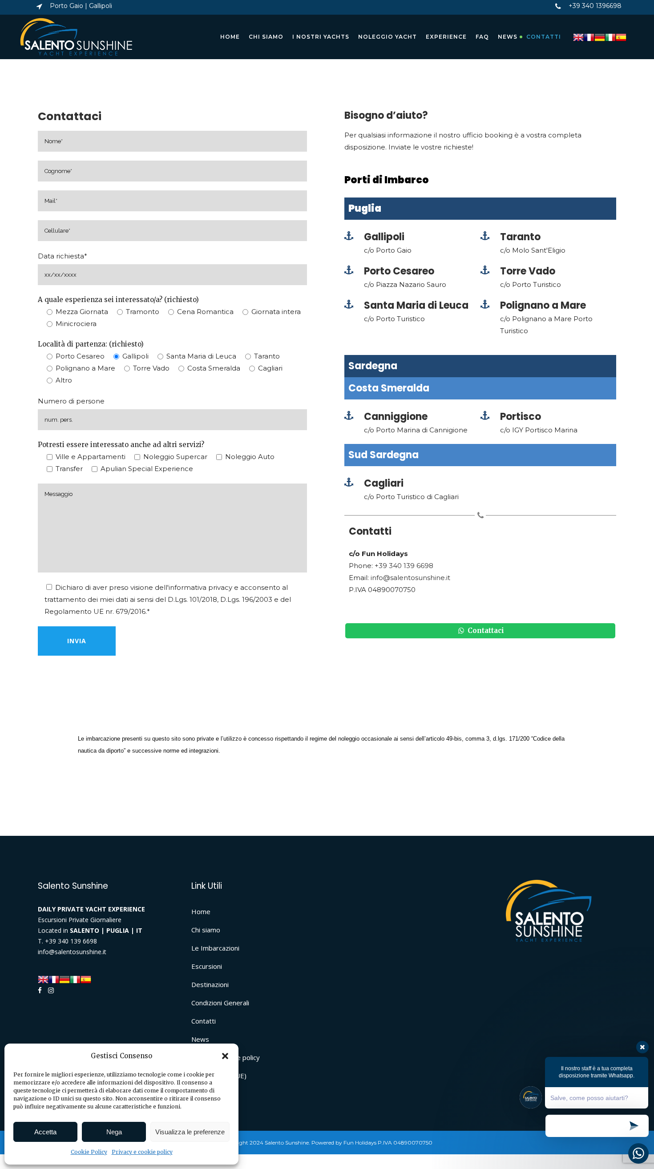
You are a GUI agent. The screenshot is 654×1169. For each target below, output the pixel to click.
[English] (578, 36)
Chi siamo (205, 929)
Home (200, 911)
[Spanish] (621, 36)
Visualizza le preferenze (190, 1132)
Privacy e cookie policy (142, 1152)
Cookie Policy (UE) (218, 1075)
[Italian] (610, 36)
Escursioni (206, 966)
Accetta (45, 1132)
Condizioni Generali (220, 1002)
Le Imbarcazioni (215, 947)
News (200, 1039)
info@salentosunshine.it (410, 577)
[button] (225, 1056)
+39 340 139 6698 (404, 565)
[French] (589, 36)
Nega (114, 1132)
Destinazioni (210, 984)
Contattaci (485, 630)
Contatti (203, 1020)
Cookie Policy (89, 1152)
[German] (599, 36)
